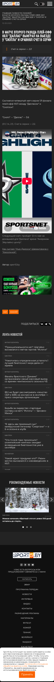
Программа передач (27, 589)
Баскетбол (27, 647)
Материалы (27, 618)
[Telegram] (46, 324)
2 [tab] (27, 527)
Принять (27, 674)
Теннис (27, 632)
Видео (26, 604)
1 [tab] (23, 527)
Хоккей (27, 628)
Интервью (27, 599)
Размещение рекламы (27, 613)
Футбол (27, 623)
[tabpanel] (27, 506)
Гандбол (27, 642)
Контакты (27, 608)
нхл (5, 312)
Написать (27, 579)
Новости (27, 594)
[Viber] (50, 324)
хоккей (14, 312)
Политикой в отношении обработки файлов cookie (25, 665)
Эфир (27, 585)
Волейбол (27, 637)
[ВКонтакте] (42, 324)
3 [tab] (31, 527)
